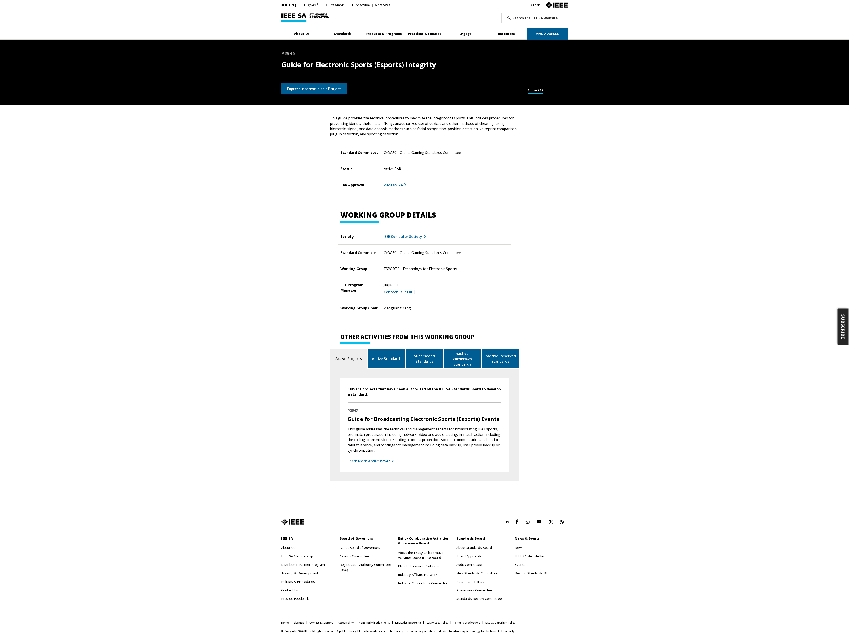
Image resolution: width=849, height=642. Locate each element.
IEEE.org (290, 5)
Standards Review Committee (479, 598)
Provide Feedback (295, 598)
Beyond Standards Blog (533, 573)
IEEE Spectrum (360, 5)
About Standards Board (474, 547)
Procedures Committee (474, 590)
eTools (535, 5)
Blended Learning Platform (418, 566)
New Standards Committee (477, 573)
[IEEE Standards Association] (305, 17)
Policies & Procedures (298, 581)
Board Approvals (469, 556)
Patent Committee (470, 581)
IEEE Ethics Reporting (408, 623)
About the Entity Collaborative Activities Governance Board (421, 555)
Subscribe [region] (843, 326)
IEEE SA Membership (297, 556)
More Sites (382, 5)
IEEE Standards (333, 5)
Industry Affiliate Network (417, 574)
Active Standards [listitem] (387, 358)
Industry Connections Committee (423, 583)
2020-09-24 (393, 184)
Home (285, 623)
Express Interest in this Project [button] (314, 88)
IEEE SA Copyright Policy (500, 623)
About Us (288, 547)
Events (520, 564)
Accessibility (346, 623)
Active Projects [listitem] (348, 358)
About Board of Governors (360, 547)
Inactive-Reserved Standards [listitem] (500, 359)
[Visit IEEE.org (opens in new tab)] (292, 522)
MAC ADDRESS (547, 33)
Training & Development (299, 573)
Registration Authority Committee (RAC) (365, 567)
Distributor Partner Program (303, 564)
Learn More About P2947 (369, 460)
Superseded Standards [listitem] (424, 359)
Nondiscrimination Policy (374, 623)
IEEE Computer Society (403, 236)
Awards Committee (354, 556)
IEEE (310, 5)
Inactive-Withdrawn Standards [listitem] (462, 359)
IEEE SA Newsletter (530, 556)
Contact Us (289, 590)
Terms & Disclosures (466, 623)
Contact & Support (321, 623)
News (519, 547)
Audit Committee (469, 564)
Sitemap (299, 623)
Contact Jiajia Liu (398, 292)
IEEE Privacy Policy (437, 623)
